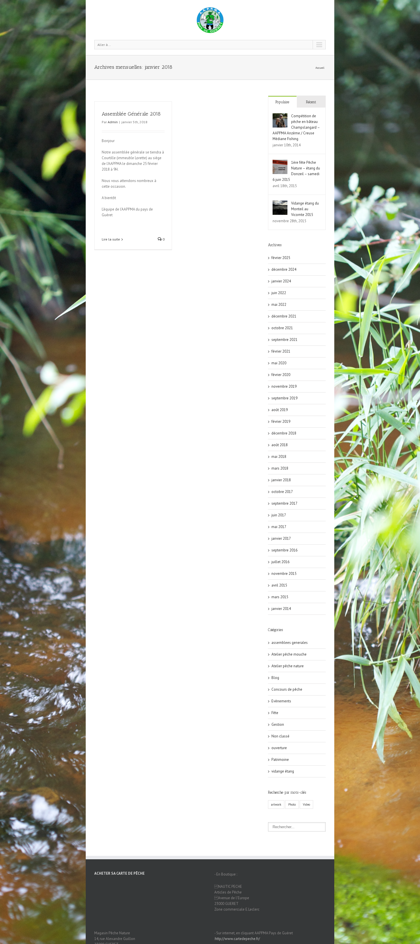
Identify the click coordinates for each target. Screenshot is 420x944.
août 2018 (279, 444)
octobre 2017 (282, 491)
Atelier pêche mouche (289, 654)
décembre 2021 (283, 316)
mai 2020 (278, 363)
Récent (311, 102)
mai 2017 (278, 526)
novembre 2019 (284, 386)
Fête (274, 712)
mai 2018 (278, 456)
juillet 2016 (280, 561)
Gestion (277, 724)
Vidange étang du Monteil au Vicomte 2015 (305, 209)
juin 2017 (278, 515)
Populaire (282, 102)
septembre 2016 (284, 550)
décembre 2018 (283, 433)
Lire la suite (111, 239)
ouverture (279, 747)
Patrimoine (280, 759)
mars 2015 (279, 597)
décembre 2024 (283, 269)
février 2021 (280, 351)
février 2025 (280, 257)
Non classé (280, 736)
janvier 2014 (281, 608)
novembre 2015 (284, 573)
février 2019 (280, 421)
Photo (292, 804)
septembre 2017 (284, 503)
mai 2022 (278, 304)
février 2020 (280, 374)
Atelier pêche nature (287, 666)
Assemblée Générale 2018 (131, 114)
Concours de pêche (286, 689)
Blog (275, 677)
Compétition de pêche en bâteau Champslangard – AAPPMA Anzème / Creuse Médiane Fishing (296, 127)
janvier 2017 (281, 538)
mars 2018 (279, 468)
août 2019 (279, 409)
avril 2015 (279, 585)
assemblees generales (289, 642)
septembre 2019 (284, 398)
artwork (276, 804)
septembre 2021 (284, 339)
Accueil (319, 68)
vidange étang (282, 771)
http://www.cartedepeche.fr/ (237, 938)
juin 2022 (278, 292)
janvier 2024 (281, 281)
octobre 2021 (282, 328)
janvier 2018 (281, 480)
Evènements (281, 701)
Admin (113, 122)
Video (306, 804)
